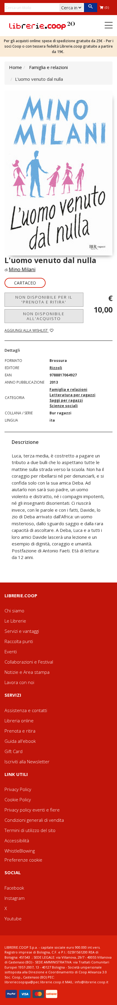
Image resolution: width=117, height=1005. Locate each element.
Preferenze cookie (23, 860)
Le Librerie (15, 621)
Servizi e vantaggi (21, 631)
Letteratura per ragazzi (72, 394)
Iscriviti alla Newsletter (27, 761)
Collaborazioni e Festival (28, 662)
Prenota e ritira (19, 731)
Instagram (14, 898)
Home (15, 67)
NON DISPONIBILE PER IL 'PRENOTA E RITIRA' (44, 299)
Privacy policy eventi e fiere (32, 810)
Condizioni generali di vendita (34, 820)
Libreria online (19, 721)
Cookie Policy (17, 799)
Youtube (13, 918)
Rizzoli (56, 367)
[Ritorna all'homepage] (42, 25)
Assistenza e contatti (25, 710)
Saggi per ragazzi (66, 400)
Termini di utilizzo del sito (30, 830)
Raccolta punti (18, 641)
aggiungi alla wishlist (26, 330)
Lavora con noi (19, 682)
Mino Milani (22, 269)
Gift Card (13, 751)
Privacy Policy (17, 789)
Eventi (10, 652)
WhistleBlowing (19, 851)
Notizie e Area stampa (27, 672)
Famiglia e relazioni (48, 67)
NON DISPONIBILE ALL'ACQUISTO (43, 316)
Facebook (14, 888)
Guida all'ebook (20, 741)
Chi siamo (14, 611)
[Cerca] (90, 7)
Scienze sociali (64, 405)
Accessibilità (16, 840)
